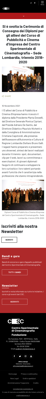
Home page (13, 374)
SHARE (7, 96)
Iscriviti (9, 240)
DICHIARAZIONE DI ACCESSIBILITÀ (23, 389)
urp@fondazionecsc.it (23, 395)
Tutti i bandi (14, 272)
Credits (35, 383)
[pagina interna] (23, 16)
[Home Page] (6, 8)
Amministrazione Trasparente (18, 383)
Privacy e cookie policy (29, 374)
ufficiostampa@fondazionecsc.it (23, 366)
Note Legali (14, 378)
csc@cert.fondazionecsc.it (25, 349)
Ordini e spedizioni (29, 378)
